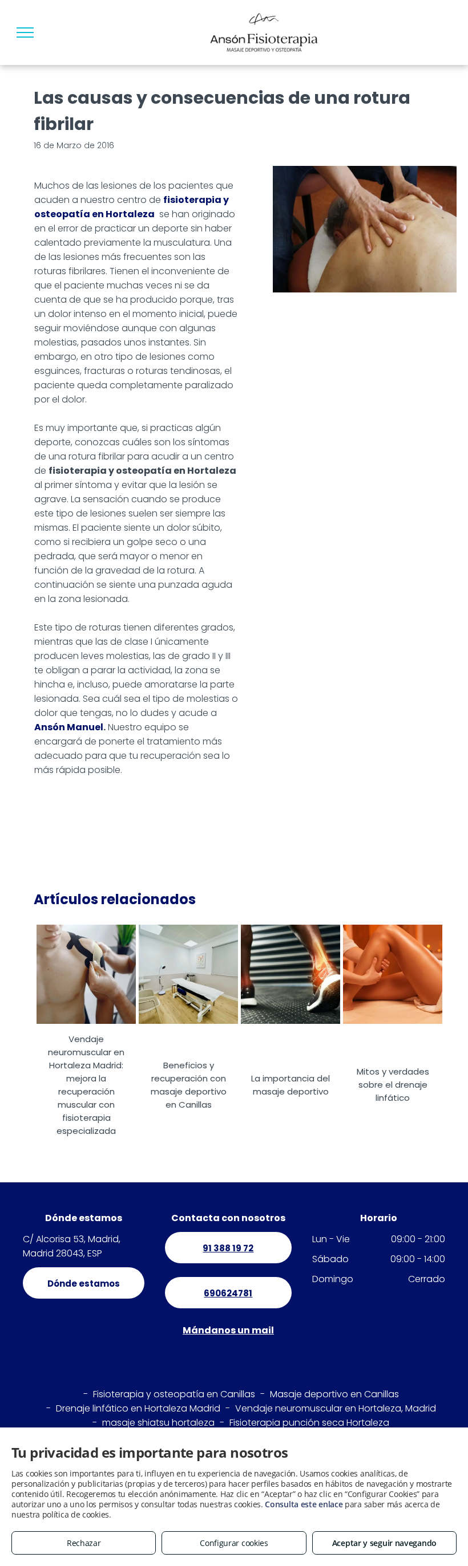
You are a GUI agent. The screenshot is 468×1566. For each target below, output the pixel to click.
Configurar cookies (234, 1542)
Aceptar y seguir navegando (384, 1542)
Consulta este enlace (303, 1504)
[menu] (25, 32)
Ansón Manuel (68, 727)
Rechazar (84, 1542)
